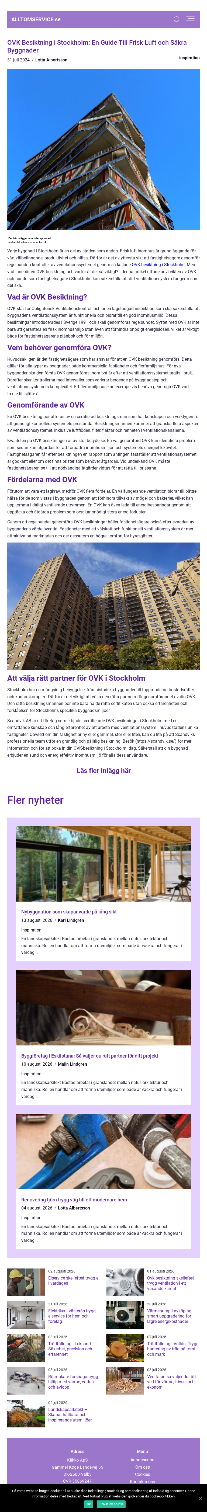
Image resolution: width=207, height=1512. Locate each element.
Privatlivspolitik (111, 1504)
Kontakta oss (142, 1481)
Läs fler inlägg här (104, 770)
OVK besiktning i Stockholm (158, 264)
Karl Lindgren (71, 920)
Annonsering (142, 1459)
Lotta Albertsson (51, 59)
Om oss (142, 1467)
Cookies (142, 1474)
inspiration (189, 57)
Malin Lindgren (72, 1064)
